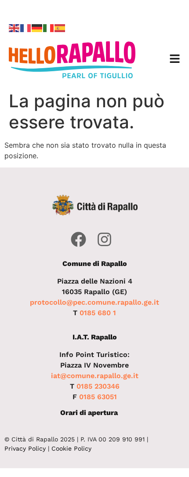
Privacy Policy (25, 448)
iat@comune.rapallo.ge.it (94, 375)
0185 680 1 (98, 313)
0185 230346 (98, 386)
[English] (14, 27)
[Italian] (49, 27)
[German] (37, 27)
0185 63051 (98, 397)
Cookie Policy (71, 448)
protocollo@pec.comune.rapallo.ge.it (94, 302)
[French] (26, 27)
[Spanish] (60, 27)
